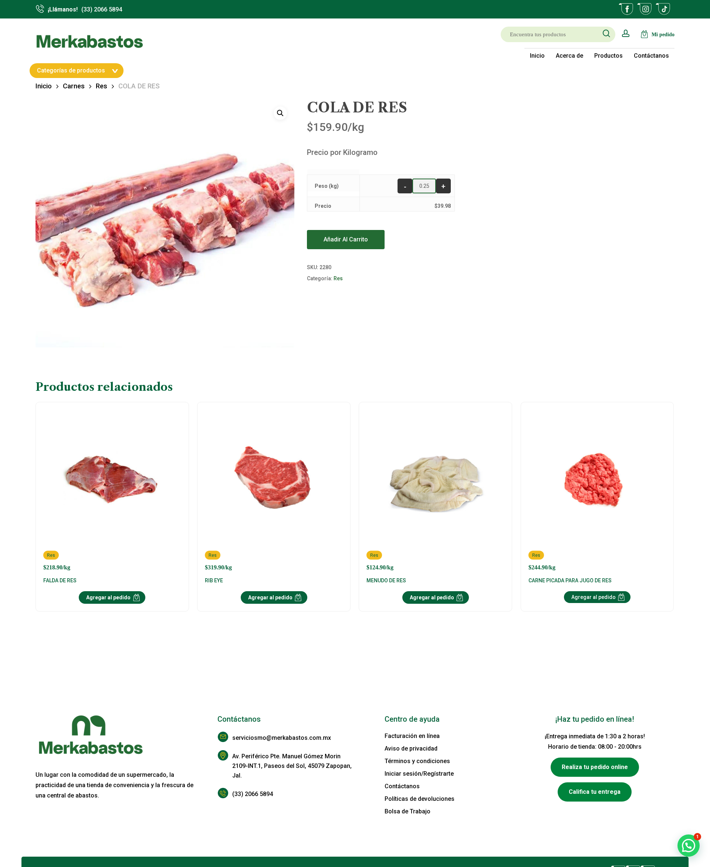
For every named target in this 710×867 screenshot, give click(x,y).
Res (101, 86)
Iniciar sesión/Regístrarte (419, 773)
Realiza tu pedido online (595, 767)
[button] (280, 113)
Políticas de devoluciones (419, 798)
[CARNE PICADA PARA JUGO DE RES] (597, 490)
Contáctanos (402, 786)
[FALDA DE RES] (112, 490)
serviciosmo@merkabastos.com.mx (281, 737)
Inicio (44, 86)
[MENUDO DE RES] (435, 490)
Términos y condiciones (417, 761)
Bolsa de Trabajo (407, 811)
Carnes (74, 86)
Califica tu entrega (595, 791)
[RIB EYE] (274, 490)
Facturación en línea (412, 735)
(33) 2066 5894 (252, 793)
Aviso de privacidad (411, 748)
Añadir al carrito (346, 239)
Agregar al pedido (108, 597)
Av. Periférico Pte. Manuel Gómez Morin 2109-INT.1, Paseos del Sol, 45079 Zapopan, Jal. (292, 766)
